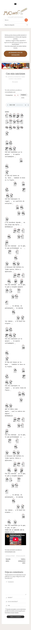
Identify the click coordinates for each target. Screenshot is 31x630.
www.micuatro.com (10, 92)
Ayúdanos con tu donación (15, 54)
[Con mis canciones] (15, 66)
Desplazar (23, 94)
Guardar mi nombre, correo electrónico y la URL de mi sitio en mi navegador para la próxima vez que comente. (15, 611)
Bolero (16, 81)
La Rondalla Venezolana (14, 76)
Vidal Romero (17, 78)
